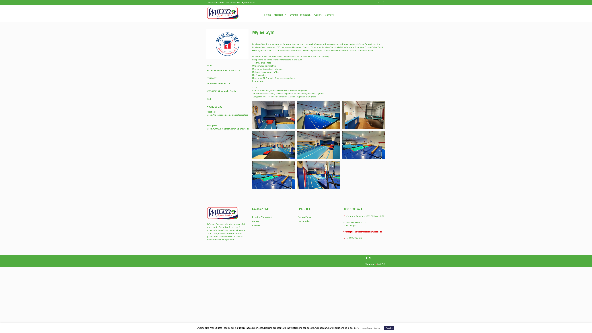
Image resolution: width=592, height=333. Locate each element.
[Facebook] (379, 2)
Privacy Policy (304, 216)
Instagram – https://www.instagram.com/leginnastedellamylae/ (232, 127)
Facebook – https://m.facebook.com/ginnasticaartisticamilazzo (232, 113)
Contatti (329, 14)
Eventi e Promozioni (300, 14)
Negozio (279, 14)
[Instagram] (383, 2)
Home (267, 14)
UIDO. (382, 264)
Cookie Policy (304, 221)
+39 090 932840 (250, 2)
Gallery (318, 14)
